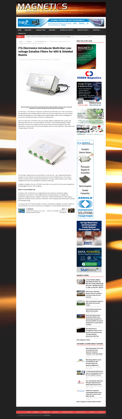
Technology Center (66, 30)
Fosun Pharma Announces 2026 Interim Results (93, 310)
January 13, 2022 (25, 59)
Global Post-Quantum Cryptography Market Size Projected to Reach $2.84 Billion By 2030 (94, 393)
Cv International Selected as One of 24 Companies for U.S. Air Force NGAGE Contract (94, 373)
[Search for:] (95, 36)
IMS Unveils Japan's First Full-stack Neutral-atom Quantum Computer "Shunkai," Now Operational (94, 351)
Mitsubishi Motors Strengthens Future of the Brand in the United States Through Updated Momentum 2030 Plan (94, 332)
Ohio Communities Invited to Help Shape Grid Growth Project (94, 303)
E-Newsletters (40, 30)
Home (19, 30)
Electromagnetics (45, 59)
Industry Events (82, 30)
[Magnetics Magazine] (61, 16)
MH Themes (47, 415)
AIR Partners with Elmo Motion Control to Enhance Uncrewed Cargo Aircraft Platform (94, 294)
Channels (29, 41)
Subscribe (52, 30)
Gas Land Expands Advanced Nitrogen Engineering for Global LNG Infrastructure (94, 382)
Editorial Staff (35, 59)
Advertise (96, 30)
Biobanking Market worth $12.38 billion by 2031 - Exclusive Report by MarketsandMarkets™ (93, 362)
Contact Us (22, 33)
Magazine (28, 30)
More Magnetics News (83, 340)
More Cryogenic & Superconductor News (89, 401)
